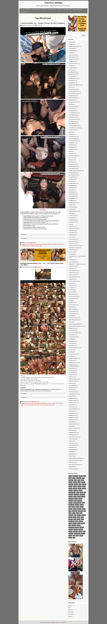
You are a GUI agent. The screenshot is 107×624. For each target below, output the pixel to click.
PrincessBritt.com (73, 372)
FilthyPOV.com (72, 189)
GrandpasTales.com (73, 219)
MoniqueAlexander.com (74, 317)
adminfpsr (40, 25)
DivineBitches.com (73, 149)
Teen (84, 531)
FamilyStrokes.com (73, 177)
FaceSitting (71, 494)
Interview (81, 504)
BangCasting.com (73, 76)
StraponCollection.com (74, 402)
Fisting (79, 496)
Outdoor (25, 245)
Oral (35, 404)
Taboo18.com (72, 426)
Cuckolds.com (72, 134)
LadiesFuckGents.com (74, 272)
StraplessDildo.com (73, 398)
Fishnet (75, 496)
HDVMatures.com (73, 230)
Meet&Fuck (71, 300)
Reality (28, 245)
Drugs (78, 492)
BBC (33, 403)
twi (73, 535)
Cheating (79, 486)
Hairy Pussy (79, 500)
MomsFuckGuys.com (73, 311)
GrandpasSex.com (73, 217)
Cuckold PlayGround (25, 9)
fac (84, 492)
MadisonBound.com (73, 294)
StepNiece (81, 527)
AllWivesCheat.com (73, 55)
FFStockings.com (73, 185)
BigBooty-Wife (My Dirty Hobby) (76, 84)
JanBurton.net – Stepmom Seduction (77, 264)
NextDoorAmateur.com (74, 336)
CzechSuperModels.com (74, 140)
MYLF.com (71, 321)
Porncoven (70, 609)
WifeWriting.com (72, 466)
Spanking (74, 525)
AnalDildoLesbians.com (74, 63)
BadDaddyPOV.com (73, 72)
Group (58, 244)
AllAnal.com (71, 52)
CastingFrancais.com (73, 121)
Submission (75, 531)
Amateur (27, 244)
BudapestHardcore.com (74, 102)
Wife (41, 245)
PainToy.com (72, 351)
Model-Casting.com (73, 309)
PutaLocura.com (72, 376)
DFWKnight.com (72, 144)
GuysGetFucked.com (73, 222)
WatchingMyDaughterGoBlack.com (76, 458)
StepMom (76, 527)
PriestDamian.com (73, 370)
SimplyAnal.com (72, 389)
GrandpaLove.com (73, 215)
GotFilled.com (72, 213)
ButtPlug (70, 486)
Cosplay (70, 488)
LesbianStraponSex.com (74, 281)
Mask (21, 245)
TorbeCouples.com (73, 438)
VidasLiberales (72, 456)
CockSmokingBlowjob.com (75, 125)
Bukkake (37, 244)
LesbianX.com (72, 283)
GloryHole (54, 244)
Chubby (84, 486)
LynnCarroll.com (72, 291)
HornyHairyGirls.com (73, 239)
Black (39, 403)
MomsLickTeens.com (73, 313)
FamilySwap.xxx (72, 179)
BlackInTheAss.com (73, 95)
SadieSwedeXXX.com (74, 381)
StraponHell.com (72, 411)
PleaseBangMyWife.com (74, 358)
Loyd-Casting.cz (72, 289)
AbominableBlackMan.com (75, 46)
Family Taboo (76, 494)
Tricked (70, 535)
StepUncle (75, 529)
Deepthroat (75, 490)
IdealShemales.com (73, 249)
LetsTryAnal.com (72, 285)
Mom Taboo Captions (52, 9)
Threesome (71, 533)
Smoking (83, 523)
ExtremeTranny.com (73, 164)
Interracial (61, 403)
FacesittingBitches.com (74, 166)
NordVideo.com (72, 339)
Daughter (70, 490)
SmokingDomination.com (74, 394)
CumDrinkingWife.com (31, 242)
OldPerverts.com (72, 343)
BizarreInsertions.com (74, 89)
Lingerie (75, 508)
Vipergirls (70, 616)
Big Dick (36, 403)
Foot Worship (71, 498)
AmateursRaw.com (73, 61)
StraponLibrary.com (73, 415)
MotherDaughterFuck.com (74, 319)
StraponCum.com (73, 404)
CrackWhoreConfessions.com (75, 127)
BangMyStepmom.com (74, 78)
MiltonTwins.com (72, 306)
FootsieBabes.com (73, 198)
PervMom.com (72, 356)
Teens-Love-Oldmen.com (74, 428)
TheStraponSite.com (73, 434)
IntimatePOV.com (73, 259)
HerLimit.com (72, 237)
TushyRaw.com (72, 451)
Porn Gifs (60, 9)
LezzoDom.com (72, 287)
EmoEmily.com (72, 159)
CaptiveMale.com (73, 108)
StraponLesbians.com (74, 413)
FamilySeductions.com (74, 174)
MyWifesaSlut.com (73, 330)
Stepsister (70, 529)
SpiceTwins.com (72, 396)
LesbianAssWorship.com (74, 276)
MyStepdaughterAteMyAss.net (75, 324)
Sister (79, 523)
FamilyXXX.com (72, 181)
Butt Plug (84, 484)
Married (61, 244)
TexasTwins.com (72, 430)
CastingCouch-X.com (74, 117)
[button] (43, 234)
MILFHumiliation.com (73, 304)
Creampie (75, 488)
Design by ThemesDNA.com (61, 622)
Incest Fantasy (71, 504)
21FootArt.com (72, 42)
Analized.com (72, 65)
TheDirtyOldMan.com (73, 432)
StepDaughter (71, 527)
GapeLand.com (72, 209)
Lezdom (70, 508)
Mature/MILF (31, 404)
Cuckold (41, 244)
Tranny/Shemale (77, 533)
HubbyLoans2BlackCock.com (75, 245)
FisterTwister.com (73, 192)
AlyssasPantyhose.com (74, 59)
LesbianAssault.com (73, 274)
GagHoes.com (72, 204)
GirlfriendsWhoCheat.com (74, 211)
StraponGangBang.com (74, 409)
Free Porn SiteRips (53, 3)
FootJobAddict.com (73, 196)
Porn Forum (70, 614)
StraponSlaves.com (73, 419)
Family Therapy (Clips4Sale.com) (76, 170)
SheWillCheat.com (73, 387)
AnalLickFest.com (73, 67)
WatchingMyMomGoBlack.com (76, 460)
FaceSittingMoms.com (74, 168)
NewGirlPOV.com (73, 334)
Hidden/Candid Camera (77, 502)
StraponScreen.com (73, 417)
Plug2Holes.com (72, 360)
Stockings (33, 245)
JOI (69, 506)
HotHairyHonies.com (73, 241)
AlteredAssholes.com (73, 57)
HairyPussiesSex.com (74, 228)
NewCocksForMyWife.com (75, 332)
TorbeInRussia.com (73, 443)
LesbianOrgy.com (73, 279)
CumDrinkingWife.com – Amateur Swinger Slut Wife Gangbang (42, 23)
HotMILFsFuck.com (73, 243)
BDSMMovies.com (73, 82)
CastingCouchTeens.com (74, 119)
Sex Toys (42, 404)
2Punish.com (72, 44)
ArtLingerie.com (72, 69)
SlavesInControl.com (73, 391)
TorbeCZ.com (72, 441)
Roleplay (81, 521)
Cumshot (45, 244)
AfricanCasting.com (73, 50)
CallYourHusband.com (74, 106)
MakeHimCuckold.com (74, 296)
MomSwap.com (72, 315)
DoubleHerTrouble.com (74, 155)
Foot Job (83, 496)
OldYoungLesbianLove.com (75, 347)
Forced (76, 498)
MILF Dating (43, 9)
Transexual (83, 533)
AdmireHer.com (72, 48)
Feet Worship (82, 494)
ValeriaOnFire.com (73, 454)
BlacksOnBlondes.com (74, 97)
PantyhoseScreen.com (74, 354)
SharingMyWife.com (73, 385)
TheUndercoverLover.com (74, 436)
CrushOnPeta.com (73, 129)
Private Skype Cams (67, 9)
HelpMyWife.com (73, 234)
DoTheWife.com (72, 153)
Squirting (78, 525)
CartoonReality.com (73, 110)
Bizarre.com (71, 87)
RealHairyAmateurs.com (74, 379)
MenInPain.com (72, 302)
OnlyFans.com (72, 349)
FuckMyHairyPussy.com (74, 202)
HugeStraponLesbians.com (75, 247)
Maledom (79, 508)
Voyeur (70, 537)
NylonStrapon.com (73, 341)
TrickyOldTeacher (73, 447)
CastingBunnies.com (73, 115)
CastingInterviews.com (74, 123)
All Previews (43, 209)
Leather (77, 506)
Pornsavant (70, 612)
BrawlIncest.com (72, 100)
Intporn (69, 607)
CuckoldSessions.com (74, 136)
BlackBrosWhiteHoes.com (75, 91)
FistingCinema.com (73, 194)
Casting (75, 486)
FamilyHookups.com (73, 172)
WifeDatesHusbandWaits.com (32, 401)
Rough (70, 523)
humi (83, 502)
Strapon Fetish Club (77, 9)
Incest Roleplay (72, 254)
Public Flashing (71, 521)
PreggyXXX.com (72, 368)
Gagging (80, 498)
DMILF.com (71, 151)
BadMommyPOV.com (74, 74)
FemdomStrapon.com (74, 183)
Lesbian (22, 404)
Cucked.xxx (71, 132)
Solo (70, 525)
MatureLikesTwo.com (73, 298)
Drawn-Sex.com (72, 157)
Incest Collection (72, 252)
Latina (73, 506)
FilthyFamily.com (73, 187)
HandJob (70, 502)
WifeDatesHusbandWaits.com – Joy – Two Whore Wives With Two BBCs (41, 264)
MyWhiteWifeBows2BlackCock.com (77, 326)
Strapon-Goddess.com (74, 400)
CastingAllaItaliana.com (74, 112)
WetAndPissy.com (73, 462)
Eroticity (70, 605)
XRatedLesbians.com (74, 468)
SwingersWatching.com (74, 423)
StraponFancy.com (73, 406)
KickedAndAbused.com (74, 270)
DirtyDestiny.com (73, 147)
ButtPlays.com (72, 104)
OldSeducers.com (73, 345)
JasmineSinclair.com (73, 266)
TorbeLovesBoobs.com (74, 445)
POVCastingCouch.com (74, 362)
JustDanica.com (72, 268)
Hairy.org (71, 224)
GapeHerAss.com (73, 207)
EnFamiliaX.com (72, 162)
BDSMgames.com (73, 80)
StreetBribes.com (73, 421)
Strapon (46, 404)
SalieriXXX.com (72, 383)
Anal (30, 403)
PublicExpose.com (73, 374)
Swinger (37, 245)
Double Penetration (72, 492)
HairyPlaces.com (73, 226)
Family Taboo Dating (35, 9)
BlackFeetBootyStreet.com (75, 93)
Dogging (49, 244)
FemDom (70, 496)
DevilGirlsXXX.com (73, 142)
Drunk (81, 492)
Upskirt (77, 535)
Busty (80, 484)
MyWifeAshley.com (73, 328)
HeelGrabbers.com (73, 232)
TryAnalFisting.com (73, 449)
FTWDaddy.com (72, 200)
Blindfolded (31, 244)
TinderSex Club (24, 12)
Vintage (81, 535)
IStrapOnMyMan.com (73, 262)
